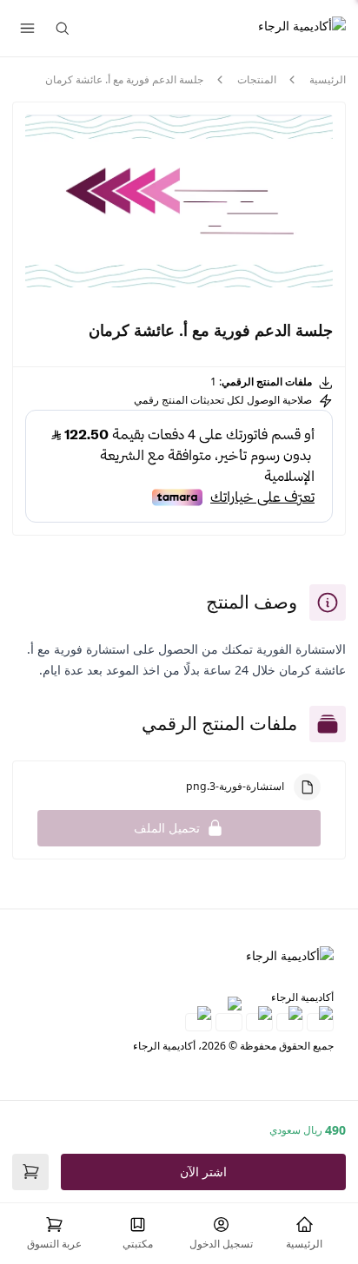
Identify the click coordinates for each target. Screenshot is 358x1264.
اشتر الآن (203, 1171)
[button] (54, 1233)
